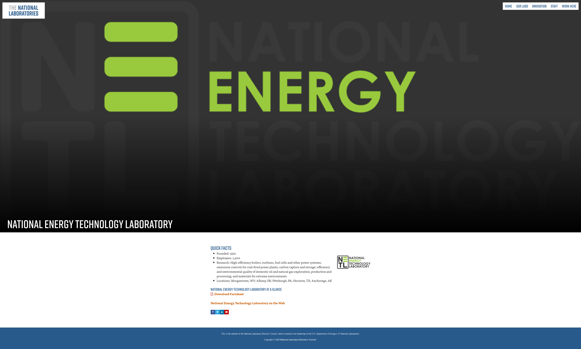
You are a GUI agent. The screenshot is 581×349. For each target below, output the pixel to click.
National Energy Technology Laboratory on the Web (248, 302)
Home (508, 6)
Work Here (569, 6)
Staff (554, 6)
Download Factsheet (229, 293)
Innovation (539, 6)
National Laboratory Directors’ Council (298, 340)
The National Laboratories (23, 10)
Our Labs (522, 6)
